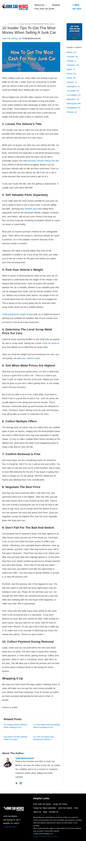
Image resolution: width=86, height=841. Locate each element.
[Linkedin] (21, 783)
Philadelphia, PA (73, 108)
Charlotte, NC (72, 56)
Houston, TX (72, 82)
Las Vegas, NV (73, 91)
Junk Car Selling (9, 38)
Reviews (56, 5)
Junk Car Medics (12, 24)
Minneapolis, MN (74, 104)
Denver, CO (71, 74)
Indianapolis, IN (73, 86)
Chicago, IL (71, 61)
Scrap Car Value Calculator (44, 808)
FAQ (76, 808)
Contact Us (53, 812)
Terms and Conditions (40, 836)
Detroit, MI (71, 78)
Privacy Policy (53, 836)
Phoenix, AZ (72, 112)
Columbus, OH (73, 65)
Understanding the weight (14, 314)
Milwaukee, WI (73, 99)
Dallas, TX (71, 69)
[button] (77, 7)
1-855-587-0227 (10, 827)
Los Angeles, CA (74, 95)
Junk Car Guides (65, 808)
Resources (40, 5)
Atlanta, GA (71, 52)
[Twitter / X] (16, 783)
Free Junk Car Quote (44, 9)
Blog (45, 812)
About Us (37, 812)
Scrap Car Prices (60, 804)
